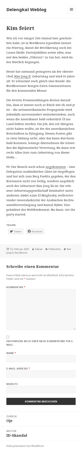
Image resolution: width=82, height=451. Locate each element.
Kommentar (15, 287)
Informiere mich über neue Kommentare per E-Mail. (40, 342)
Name (11, 353)
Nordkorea (21, 252)
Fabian (39, 249)
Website (12, 384)
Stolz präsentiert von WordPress (25, 446)
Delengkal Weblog (26, 9)
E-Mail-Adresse (18, 368)
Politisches (55, 249)
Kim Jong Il (22, 76)
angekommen (56, 167)
